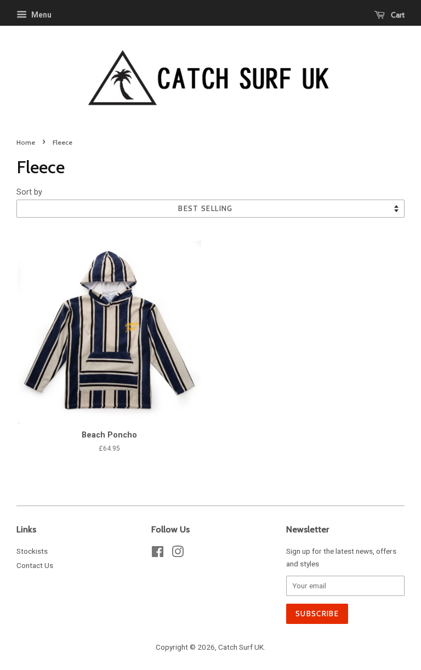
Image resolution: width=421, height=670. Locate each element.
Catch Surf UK (241, 647)
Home (25, 142)
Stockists (32, 551)
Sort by (29, 192)
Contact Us (34, 565)
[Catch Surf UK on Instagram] (178, 553)
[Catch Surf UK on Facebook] (157, 553)
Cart (397, 15)
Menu (41, 14)
